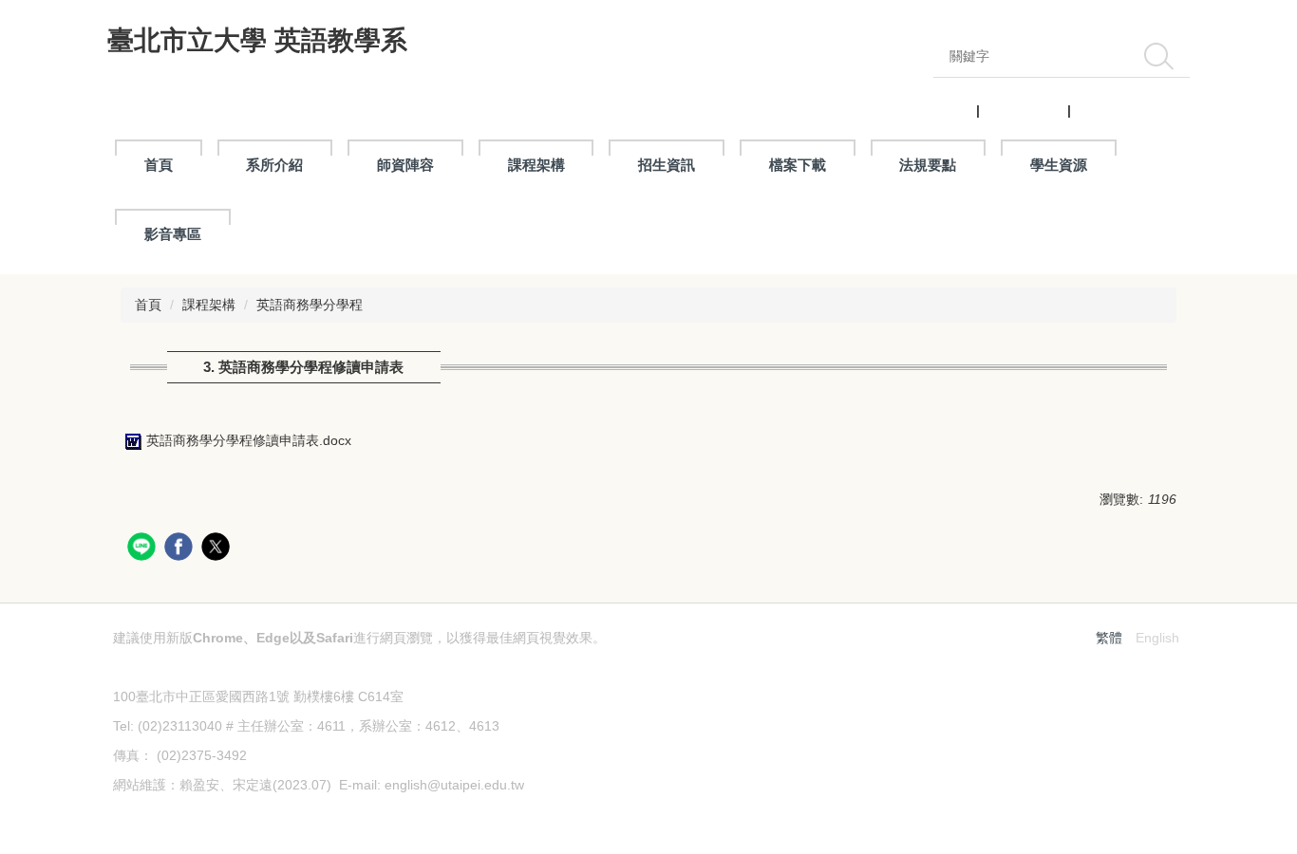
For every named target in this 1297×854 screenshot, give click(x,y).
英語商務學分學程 (309, 304)
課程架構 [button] (536, 165)
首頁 (158, 165)
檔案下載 (797, 165)
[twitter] (218, 549)
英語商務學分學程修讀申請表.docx (248, 440)
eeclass (1097, 110)
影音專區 (172, 234)
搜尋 (1158, 56)
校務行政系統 (1023, 110)
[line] (143, 549)
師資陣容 (405, 165)
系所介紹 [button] (274, 165)
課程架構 (208, 304)
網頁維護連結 (153, 814)
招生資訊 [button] (666, 165)
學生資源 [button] (1058, 165)
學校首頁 (945, 110)
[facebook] (180, 549)
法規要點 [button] (927, 165)
